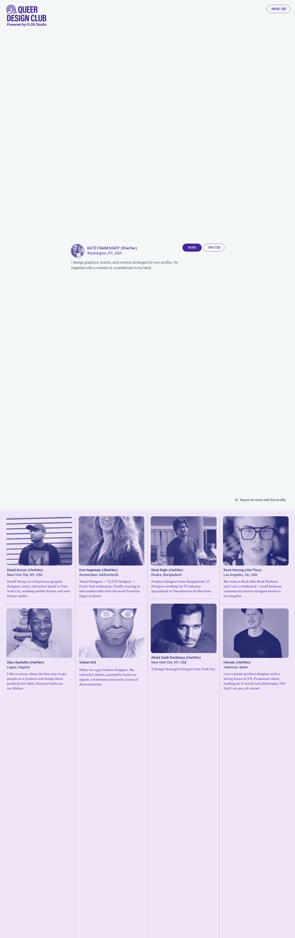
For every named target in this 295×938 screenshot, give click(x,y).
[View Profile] (39, 541)
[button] (278, 9)
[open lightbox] (77, 250)
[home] (26, 16)
